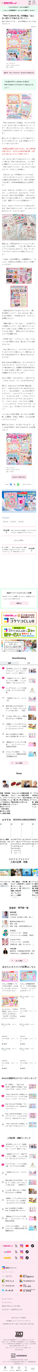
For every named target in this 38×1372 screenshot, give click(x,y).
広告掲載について (11, 1321)
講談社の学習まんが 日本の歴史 (11, 1306)
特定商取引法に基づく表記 (10, 1324)
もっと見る (19, 763)
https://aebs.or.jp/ (19, 1349)
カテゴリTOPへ (19, 540)
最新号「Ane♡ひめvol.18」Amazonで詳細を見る (19, 73)
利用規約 (23, 1318)
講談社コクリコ (4, 886)
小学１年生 (5, 521)
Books (32, 10)
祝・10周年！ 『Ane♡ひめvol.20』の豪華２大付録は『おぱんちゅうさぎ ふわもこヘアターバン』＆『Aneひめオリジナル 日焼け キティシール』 (14, 549)
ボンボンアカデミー (7, 1299)
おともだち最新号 (23, 10)
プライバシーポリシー (24, 1321)
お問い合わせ (15, 1318)
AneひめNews (13, 7)
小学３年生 (20, 521)
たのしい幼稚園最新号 (10, 10)
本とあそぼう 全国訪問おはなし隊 (12, 1309)
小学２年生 (13, 521)
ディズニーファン (7, 1302)
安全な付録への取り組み (27, 1324)
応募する (19, 603)
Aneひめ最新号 (24, 7)
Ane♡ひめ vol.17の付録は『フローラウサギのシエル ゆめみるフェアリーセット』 (23, 531)
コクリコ (15, 897)
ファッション (6, 517)
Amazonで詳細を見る (19, 477)
